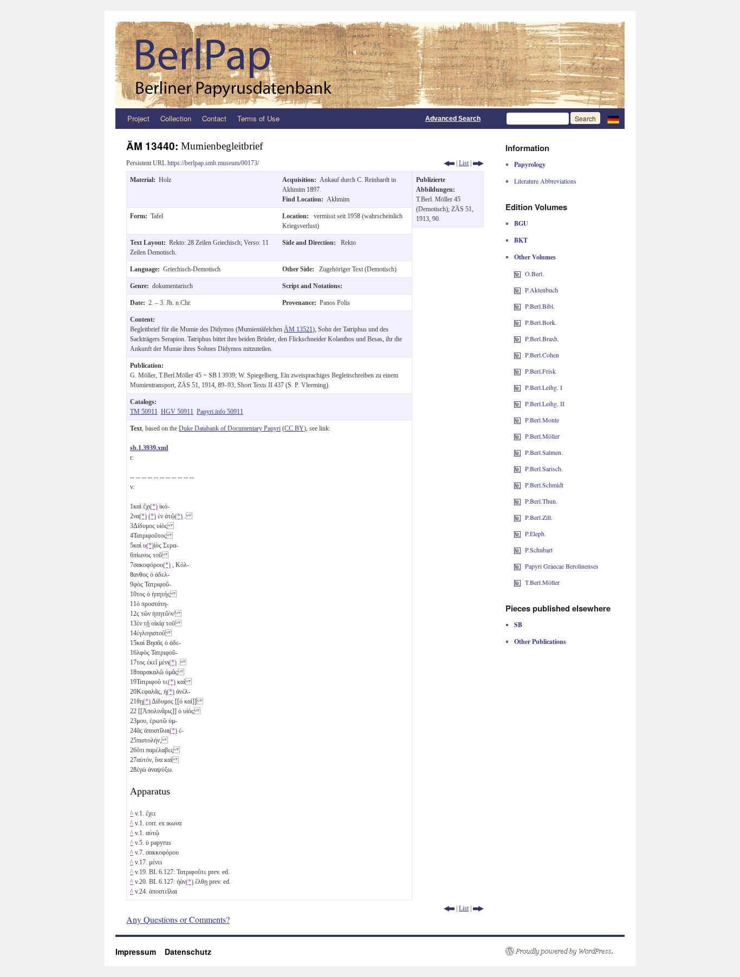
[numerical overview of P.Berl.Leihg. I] (517, 387)
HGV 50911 (177, 411)
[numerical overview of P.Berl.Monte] (517, 419)
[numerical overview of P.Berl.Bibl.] (517, 306)
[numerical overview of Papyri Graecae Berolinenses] (517, 566)
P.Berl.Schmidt (544, 484)
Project (138, 118)
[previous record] (449, 163)
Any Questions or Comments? (178, 919)
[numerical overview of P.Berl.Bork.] (517, 322)
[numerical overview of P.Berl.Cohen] (517, 354)
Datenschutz (188, 951)
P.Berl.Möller (542, 436)
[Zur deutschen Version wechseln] (613, 118)
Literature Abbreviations (545, 181)
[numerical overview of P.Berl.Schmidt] (517, 484)
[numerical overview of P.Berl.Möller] (517, 436)
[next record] (478, 163)
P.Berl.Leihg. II (544, 403)
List (464, 163)
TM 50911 (144, 411)
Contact (214, 118)
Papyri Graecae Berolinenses (562, 566)
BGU (521, 223)
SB (518, 624)
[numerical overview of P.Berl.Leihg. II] (517, 403)
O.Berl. (534, 273)
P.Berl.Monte (542, 419)
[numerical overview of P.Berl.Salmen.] (517, 452)
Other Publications (540, 641)
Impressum (140, 951)
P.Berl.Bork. (541, 322)
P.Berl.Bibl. (540, 306)
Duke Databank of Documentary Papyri (230, 428)
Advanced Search (453, 118)
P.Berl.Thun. (541, 501)
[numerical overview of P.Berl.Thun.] (517, 501)
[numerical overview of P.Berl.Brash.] (517, 338)
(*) (154, 506)
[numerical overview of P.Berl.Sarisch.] (517, 468)
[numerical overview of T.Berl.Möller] (517, 582)
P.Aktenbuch (541, 289)
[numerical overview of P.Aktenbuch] (517, 289)
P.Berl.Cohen (542, 354)
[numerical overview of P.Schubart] (517, 549)
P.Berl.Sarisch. (544, 468)
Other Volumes (535, 257)
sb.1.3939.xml (149, 448)
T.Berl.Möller (542, 582)
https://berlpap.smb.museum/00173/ (213, 163)
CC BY (294, 428)
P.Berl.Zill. (539, 517)
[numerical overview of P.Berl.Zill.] (517, 517)
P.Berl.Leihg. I (543, 387)
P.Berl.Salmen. (544, 452)
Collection (175, 118)
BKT (521, 240)
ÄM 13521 (298, 329)
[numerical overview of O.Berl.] (517, 273)
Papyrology (530, 164)
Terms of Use (258, 118)
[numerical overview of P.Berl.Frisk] (517, 371)
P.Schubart (539, 549)
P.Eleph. (535, 533)
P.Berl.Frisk (540, 371)
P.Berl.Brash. (542, 338)
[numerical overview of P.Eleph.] (517, 533)
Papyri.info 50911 (220, 411)
